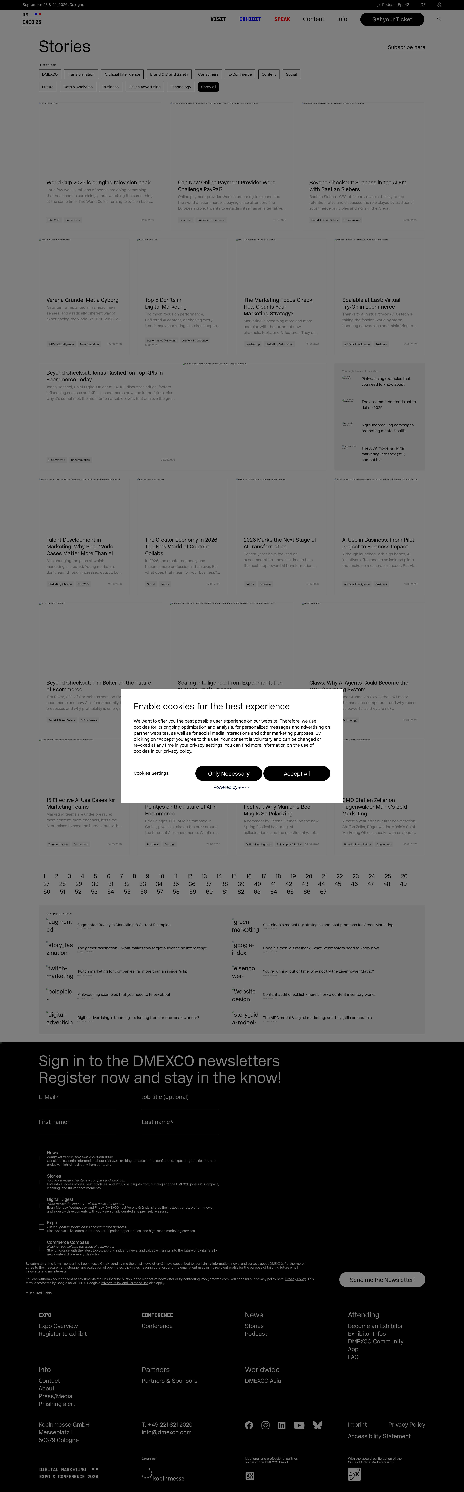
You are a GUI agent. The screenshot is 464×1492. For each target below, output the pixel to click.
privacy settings (206, 745)
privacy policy (177, 751)
